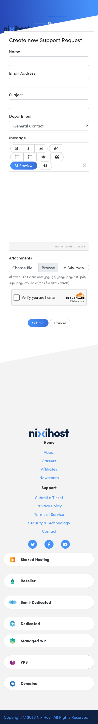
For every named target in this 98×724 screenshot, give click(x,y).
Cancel (60, 322)
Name (14, 51)
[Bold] (16, 148)
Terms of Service (49, 514)
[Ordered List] (30, 157)
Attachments (20, 257)
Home (49, 442)
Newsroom (49, 477)
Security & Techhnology (49, 522)
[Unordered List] (17, 157)
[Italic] (29, 148)
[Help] (45, 165)
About (49, 452)
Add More (75, 267)
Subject (16, 94)
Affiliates (49, 469)
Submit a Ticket (49, 497)
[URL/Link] (55, 148)
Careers (49, 460)
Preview (25, 165)
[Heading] (41, 148)
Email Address (22, 73)
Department (20, 116)
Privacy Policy (49, 505)
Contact (49, 531)
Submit (38, 322)
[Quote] (57, 157)
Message (17, 137)
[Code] (43, 157)
